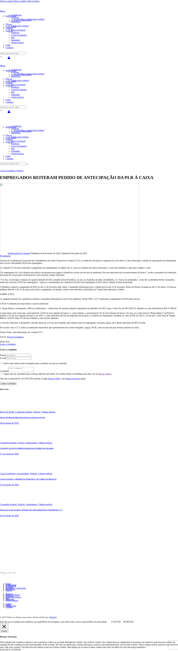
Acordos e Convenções (16, 588)
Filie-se (9, 590)
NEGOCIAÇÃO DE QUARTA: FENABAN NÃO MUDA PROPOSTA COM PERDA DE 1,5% (31, 510)
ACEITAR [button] (116, 622)
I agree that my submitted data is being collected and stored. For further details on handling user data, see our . (57, 374)
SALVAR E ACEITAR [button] (10, 650)
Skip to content (6, 1)
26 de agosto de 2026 (9, 515)
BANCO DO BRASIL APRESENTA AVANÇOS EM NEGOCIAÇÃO (22, 417)
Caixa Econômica (8, 171)
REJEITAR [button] (128, 622)
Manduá (53, 617)
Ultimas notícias (48, 412)
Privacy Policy (105, 374)
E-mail (3, 358)
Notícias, (37, 412)
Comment (4, 371)
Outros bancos (12, 600)
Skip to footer (33, 1)
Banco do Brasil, (7, 412)
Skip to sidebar (20, 1)
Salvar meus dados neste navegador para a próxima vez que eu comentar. (35, 363)
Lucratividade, (23, 473)
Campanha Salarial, (24, 412)
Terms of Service (72, 378)
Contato (9, 607)
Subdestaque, (32, 443)
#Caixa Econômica (15, 337)
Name (2, 355)
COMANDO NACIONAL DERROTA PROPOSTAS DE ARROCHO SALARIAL (27, 448)
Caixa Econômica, (8, 473)
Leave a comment (8, 344)
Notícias (19, 171)
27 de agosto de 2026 (9, 454)
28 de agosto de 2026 (9, 423)
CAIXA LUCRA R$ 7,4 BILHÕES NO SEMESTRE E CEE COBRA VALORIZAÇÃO (28, 479)
